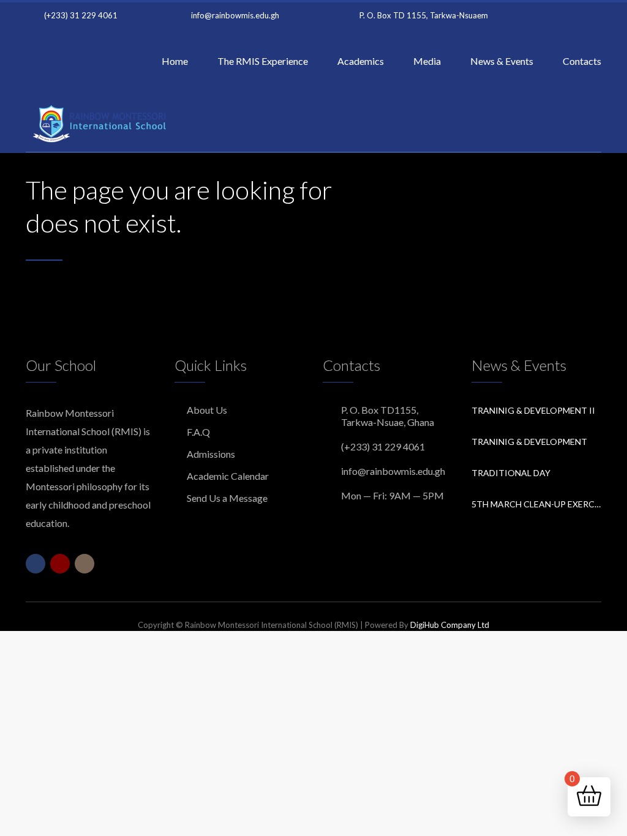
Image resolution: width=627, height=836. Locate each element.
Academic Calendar (228, 476)
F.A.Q (198, 432)
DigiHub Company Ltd (449, 625)
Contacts (582, 61)
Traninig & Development (529, 441)
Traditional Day (510, 473)
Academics (360, 61)
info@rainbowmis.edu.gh (235, 15)
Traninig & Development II (533, 410)
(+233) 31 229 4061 (81, 15)
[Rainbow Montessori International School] (102, 122)
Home (175, 61)
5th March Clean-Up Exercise (536, 504)
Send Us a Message (227, 498)
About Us (207, 410)
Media (427, 61)
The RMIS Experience (262, 61)
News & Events (501, 61)
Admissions (211, 454)
